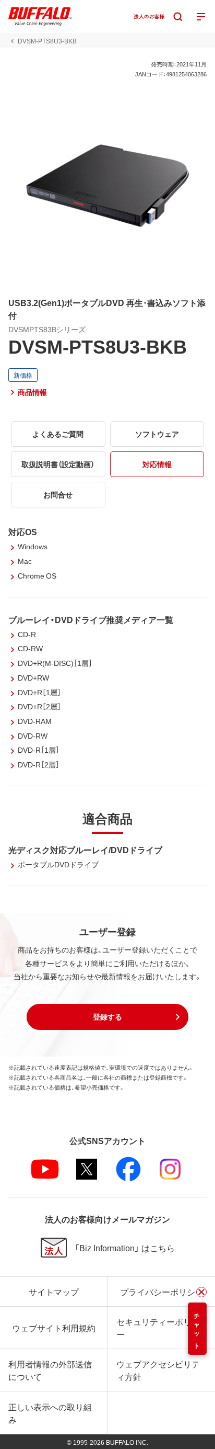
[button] (107, 1017)
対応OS (22, 531)
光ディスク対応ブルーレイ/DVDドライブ (85, 849)
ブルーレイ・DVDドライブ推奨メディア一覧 (90, 619)
